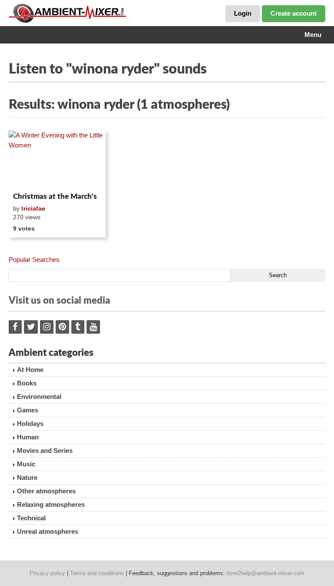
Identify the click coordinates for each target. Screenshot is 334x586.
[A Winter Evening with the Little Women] (57, 160)
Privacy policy (47, 573)
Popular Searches (34, 259)
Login (242, 13)
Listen (30, 177)
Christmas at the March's (55, 196)
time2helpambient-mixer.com (265, 573)
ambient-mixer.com (74, 13)
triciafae (33, 208)
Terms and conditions (97, 573)
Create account (294, 13)
